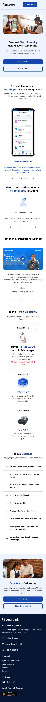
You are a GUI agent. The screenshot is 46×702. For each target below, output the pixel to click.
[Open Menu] (41, 5)
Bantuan (5, 668)
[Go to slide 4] (24, 178)
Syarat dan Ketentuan (10, 661)
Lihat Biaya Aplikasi (23, 606)
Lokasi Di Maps (12, 638)
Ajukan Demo (23, 69)
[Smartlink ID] (9, 4)
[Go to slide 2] (21, 178)
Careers (5, 671)
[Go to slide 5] (26, 178)
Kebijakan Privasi (8, 664)
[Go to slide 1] (19, 178)
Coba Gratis (30, 5)
